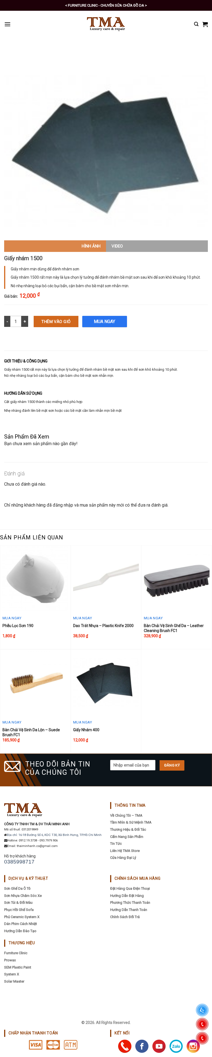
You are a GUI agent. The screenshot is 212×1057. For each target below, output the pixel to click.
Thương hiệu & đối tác (128, 829)
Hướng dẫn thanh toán (128, 910)
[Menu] (7, 24)
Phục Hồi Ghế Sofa (19, 910)
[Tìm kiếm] (196, 24)
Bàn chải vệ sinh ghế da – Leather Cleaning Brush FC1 (174, 628)
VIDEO (117, 246)
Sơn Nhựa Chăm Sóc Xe (23, 896)
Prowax (10, 960)
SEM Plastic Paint (17, 967)
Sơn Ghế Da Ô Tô (17, 888)
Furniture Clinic (15, 953)
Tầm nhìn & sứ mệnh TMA (131, 822)
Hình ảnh (91, 246)
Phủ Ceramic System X (21, 917)
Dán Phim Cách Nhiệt (20, 924)
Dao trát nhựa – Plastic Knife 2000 (103, 625)
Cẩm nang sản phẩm (126, 837)
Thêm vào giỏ (55, 321)
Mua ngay (104, 321)
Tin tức (116, 843)
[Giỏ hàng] (205, 24)
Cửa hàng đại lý (123, 858)
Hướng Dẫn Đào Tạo (20, 931)
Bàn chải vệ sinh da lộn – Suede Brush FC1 (31, 732)
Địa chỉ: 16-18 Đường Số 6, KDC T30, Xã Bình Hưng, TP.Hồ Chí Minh (54, 835)
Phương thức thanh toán (130, 902)
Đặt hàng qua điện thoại (130, 888)
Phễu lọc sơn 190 (17, 625)
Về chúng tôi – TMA (126, 815)
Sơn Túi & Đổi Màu (18, 902)
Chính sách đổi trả (125, 917)
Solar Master (14, 981)
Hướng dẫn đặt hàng (127, 896)
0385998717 (19, 862)
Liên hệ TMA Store (125, 851)
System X (11, 974)
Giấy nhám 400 (86, 730)
